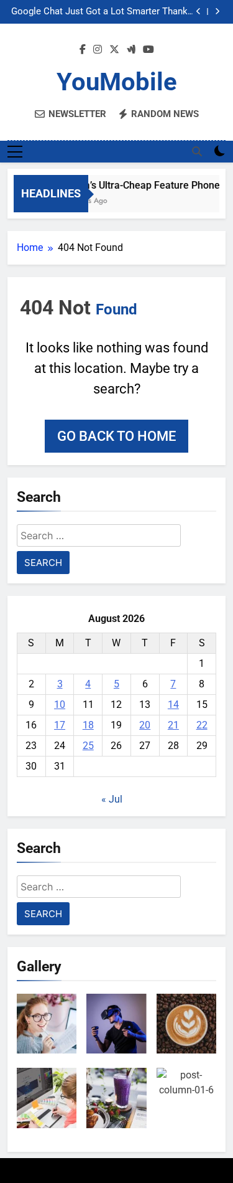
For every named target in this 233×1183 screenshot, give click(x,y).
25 (88, 746)
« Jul (111, 799)
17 (59, 725)
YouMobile (117, 82)
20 (144, 725)
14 (173, 704)
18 (88, 725)
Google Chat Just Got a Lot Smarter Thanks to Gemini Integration (102, 12)
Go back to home (116, 436)
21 (173, 725)
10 (59, 704)
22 (202, 725)
